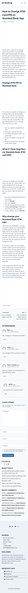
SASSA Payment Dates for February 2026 (14, 476)
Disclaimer (5, 563)
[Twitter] (12, 526)
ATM (3, 229)
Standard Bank (6, 305)
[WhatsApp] (18, 526)
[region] (14, 99)
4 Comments (11, 21)
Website (5, 446)
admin (5, 21)
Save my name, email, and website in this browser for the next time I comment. (14, 450)
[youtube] (8, 464)
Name (5, 432)
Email (5, 439)
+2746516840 (7, 546)
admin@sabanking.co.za (10, 547)
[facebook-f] (5, 464)
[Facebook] (10, 526)
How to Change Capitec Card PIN (7, 315)
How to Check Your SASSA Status (11, 486)
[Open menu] (21, 3)
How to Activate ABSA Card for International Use (21, 316)
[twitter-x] (6, 464)
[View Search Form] (25, 3)
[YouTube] (15, 526)
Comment (6, 411)
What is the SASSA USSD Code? (11, 483)
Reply (4, 339)
